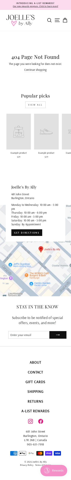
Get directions (26, 232)
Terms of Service (43, 465)
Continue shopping (35, 70)
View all (35, 104)
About (35, 362)
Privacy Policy (26, 465)
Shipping (35, 391)
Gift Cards (35, 381)
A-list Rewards (35, 410)
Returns (35, 401)
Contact (35, 372)
